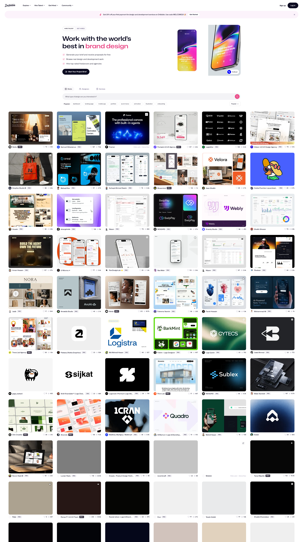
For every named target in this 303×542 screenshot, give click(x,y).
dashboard (76, 104)
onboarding (161, 104)
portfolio (113, 104)
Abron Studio (233, 72)
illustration (149, 104)
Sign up (283, 5)
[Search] (237, 96)
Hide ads (137, 147)
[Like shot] (49, 141)
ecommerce (125, 104)
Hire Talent (38, 5)
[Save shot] (44, 141)
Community (66, 5)
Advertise (145, 147)
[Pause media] (172, 72)
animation (137, 104)
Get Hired (52, 5)
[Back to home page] (10, 5)
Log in (293, 5)
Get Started (194, 14)
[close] (294, 14)
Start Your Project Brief (77, 72)
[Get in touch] (39, 141)
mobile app (102, 104)
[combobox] (147, 96)
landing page (89, 104)
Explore (26, 5)
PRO (20, 147)
